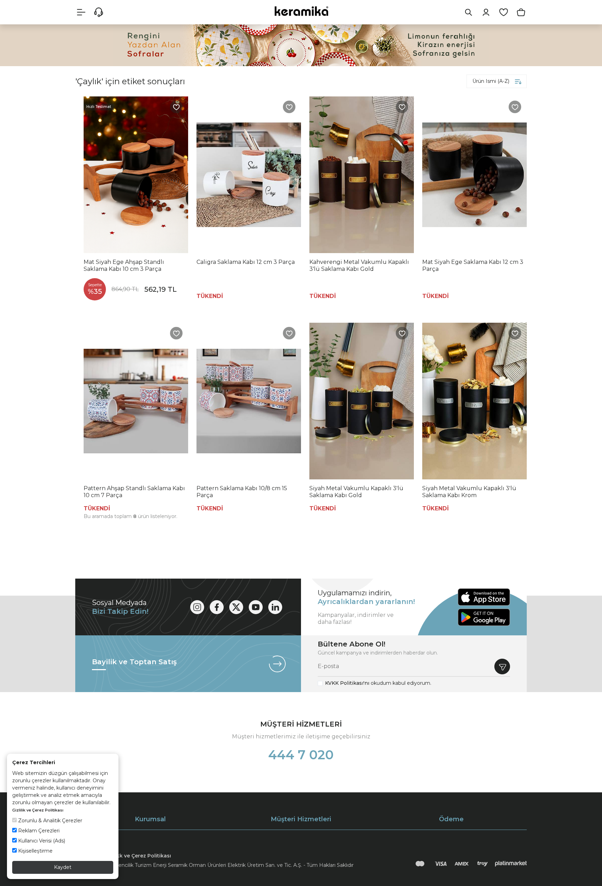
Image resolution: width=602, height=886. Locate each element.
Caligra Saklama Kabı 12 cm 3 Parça (245, 262)
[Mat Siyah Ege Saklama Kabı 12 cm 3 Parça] (474, 174)
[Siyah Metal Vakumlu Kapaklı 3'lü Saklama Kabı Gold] (361, 401)
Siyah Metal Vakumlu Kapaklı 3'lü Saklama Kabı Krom (469, 492)
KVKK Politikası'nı (347, 683)
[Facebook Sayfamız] (217, 607)
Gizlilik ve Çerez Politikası (37, 810)
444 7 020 (301, 754)
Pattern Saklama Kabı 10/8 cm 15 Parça (241, 492)
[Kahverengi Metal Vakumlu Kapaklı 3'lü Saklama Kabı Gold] (361, 174)
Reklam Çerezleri (38, 831)
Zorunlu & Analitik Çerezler (49, 820)
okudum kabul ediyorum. (378, 683)
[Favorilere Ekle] (176, 107)
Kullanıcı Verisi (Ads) (41, 841)
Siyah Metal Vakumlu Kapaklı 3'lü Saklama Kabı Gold (356, 492)
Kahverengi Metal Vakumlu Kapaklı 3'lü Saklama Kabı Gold (359, 265)
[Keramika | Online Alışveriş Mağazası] (301, 11)
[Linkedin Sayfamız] (275, 607)
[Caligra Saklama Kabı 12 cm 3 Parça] (248, 174)
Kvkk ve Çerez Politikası (140, 856)
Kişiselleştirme (35, 851)
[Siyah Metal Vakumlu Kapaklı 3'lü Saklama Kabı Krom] (474, 401)
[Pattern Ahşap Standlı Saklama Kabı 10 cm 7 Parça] (136, 401)
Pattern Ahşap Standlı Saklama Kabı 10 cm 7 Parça (134, 492)
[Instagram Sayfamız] (197, 607)
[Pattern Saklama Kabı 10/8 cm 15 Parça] (248, 401)
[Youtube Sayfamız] (256, 607)
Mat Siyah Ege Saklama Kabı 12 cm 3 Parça (472, 265)
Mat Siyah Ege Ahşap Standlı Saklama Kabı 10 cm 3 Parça (124, 265)
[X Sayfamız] (236, 607)
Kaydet (62, 867)
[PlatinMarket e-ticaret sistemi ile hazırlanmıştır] (511, 864)
